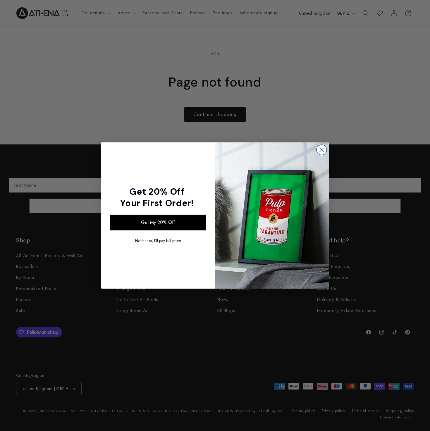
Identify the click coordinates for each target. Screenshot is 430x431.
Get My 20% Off (158, 222)
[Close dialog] (322, 150)
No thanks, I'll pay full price (158, 241)
